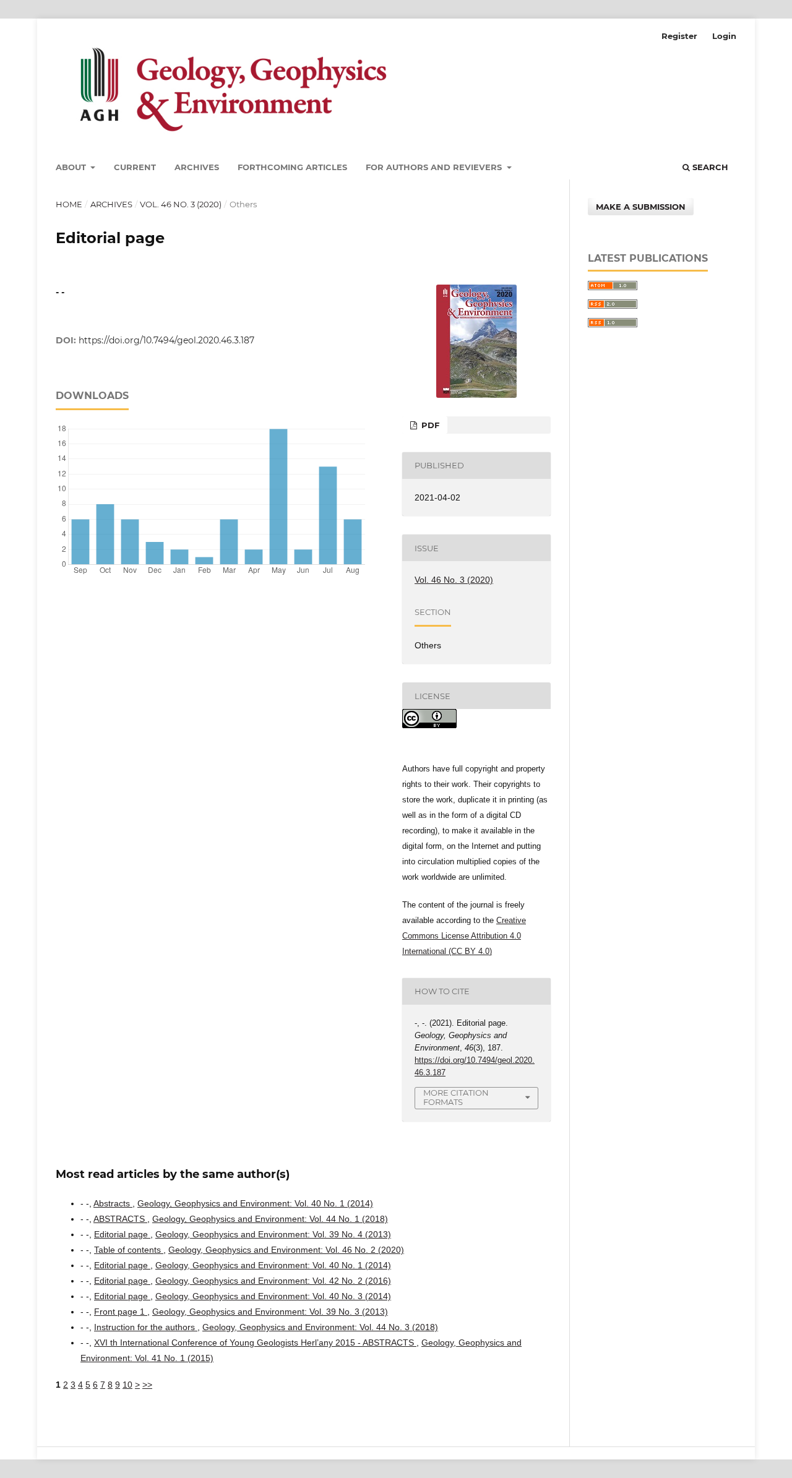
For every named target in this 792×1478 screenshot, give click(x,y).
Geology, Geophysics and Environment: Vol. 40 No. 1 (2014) (255, 1203)
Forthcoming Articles (292, 167)
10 (127, 1385)
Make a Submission (641, 207)
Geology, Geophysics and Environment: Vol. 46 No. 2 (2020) (286, 1250)
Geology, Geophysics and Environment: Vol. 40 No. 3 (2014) (273, 1296)
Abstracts (112, 1203)
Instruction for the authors (145, 1327)
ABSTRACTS (120, 1219)
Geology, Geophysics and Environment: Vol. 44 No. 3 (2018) (320, 1327)
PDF (429, 425)
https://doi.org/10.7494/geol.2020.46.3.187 (166, 340)
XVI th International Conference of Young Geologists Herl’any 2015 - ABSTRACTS (255, 1342)
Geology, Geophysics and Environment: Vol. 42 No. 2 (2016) (273, 1281)
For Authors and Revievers (435, 167)
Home (69, 204)
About (72, 167)
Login (724, 36)
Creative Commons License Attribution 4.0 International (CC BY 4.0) (464, 936)
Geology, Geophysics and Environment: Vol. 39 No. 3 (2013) (270, 1312)
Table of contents (128, 1250)
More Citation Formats (456, 1097)
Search (709, 167)
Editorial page (122, 1234)
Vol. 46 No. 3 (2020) (181, 204)
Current (135, 167)
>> (147, 1385)
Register (679, 36)
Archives (196, 167)
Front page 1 (120, 1312)
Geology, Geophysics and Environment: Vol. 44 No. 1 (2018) (270, 1219)
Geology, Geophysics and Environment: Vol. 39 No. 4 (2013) (273, 1234)
